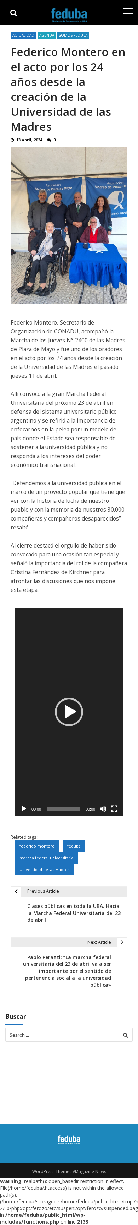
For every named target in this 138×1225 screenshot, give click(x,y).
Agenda (46, 35)
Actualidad (23, 35)
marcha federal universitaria (46, 857)
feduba (74, 846)
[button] (69, 712)
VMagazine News (89, 1172)
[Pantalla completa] (114, 808)
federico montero (37, 846)
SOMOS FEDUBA (73, 35)
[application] (69, 712)
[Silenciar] (103, 808)
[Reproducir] (23, 808)
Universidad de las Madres (44, 869)
